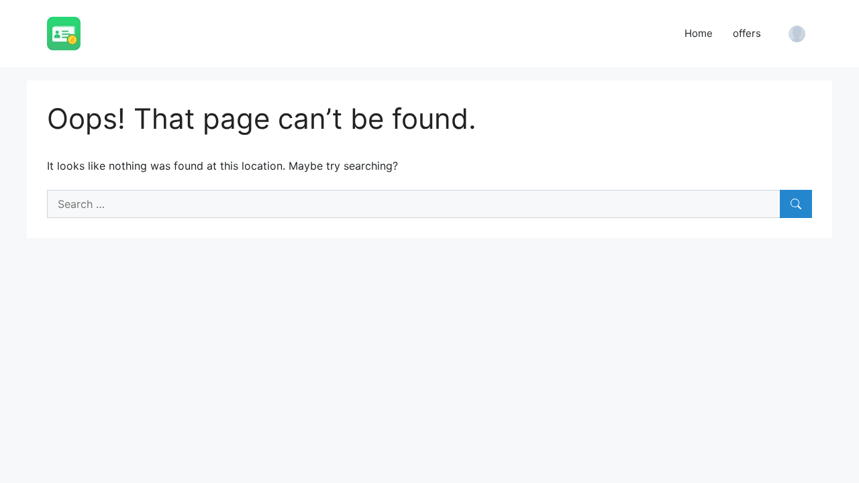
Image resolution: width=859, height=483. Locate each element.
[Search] (796, 204)
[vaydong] (64, 32)
